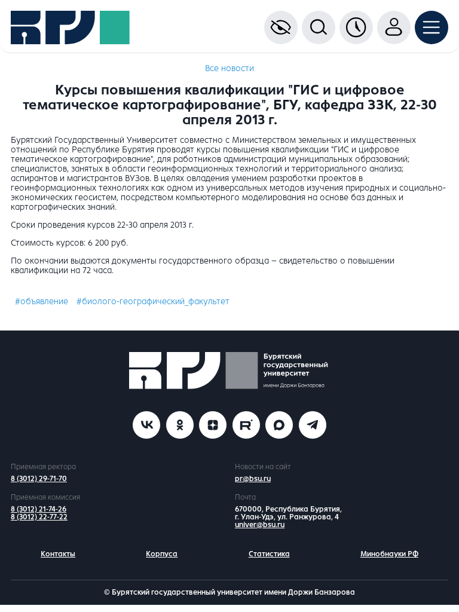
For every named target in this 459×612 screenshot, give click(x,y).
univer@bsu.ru (259, 524)
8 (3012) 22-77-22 (39, 517)
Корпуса (162, 554)
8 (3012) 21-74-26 (38, 509)
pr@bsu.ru (253, 478)
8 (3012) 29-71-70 (39, 478)
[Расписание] (356, 27)
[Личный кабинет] (394, 27)
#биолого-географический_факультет (153, 301)
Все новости (229, 68)
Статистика (269, 554)
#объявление (41, 301)
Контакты (58, 554)
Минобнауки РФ (389, 554)
